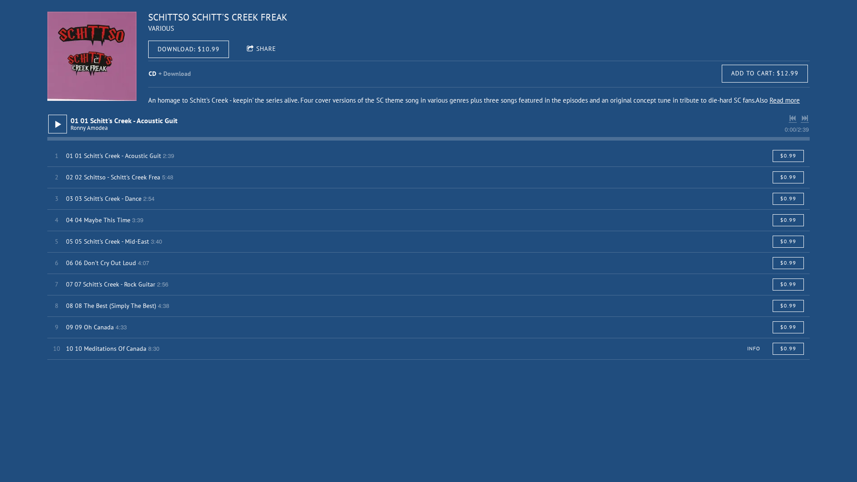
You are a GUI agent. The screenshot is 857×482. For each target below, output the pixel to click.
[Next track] (805, 118)
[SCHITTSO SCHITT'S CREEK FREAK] (92, 56)
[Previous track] (793, 118)
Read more (785, 100)
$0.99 (788, 155)
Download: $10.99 (189, 49)
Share (266, 49)
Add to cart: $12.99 (765, 73)
